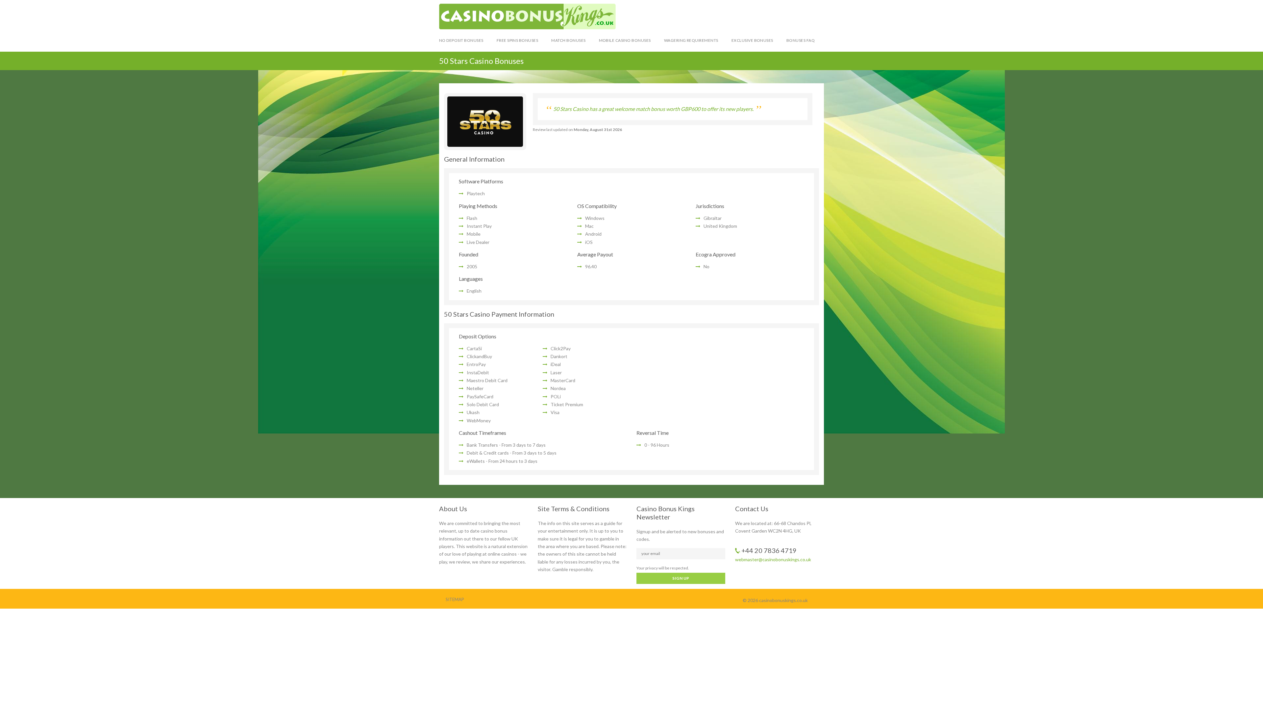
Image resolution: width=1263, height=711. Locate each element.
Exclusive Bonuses (752, 40)
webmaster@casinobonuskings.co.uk (773, 559)
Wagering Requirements (691, 40)
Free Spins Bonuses (517, 40)
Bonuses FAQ (800, 40)
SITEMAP (455, 599)
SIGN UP (680, 578)
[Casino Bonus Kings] (631, 16)
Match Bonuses (568, 40)
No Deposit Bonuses (461, 40)
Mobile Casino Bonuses (625, 40)
